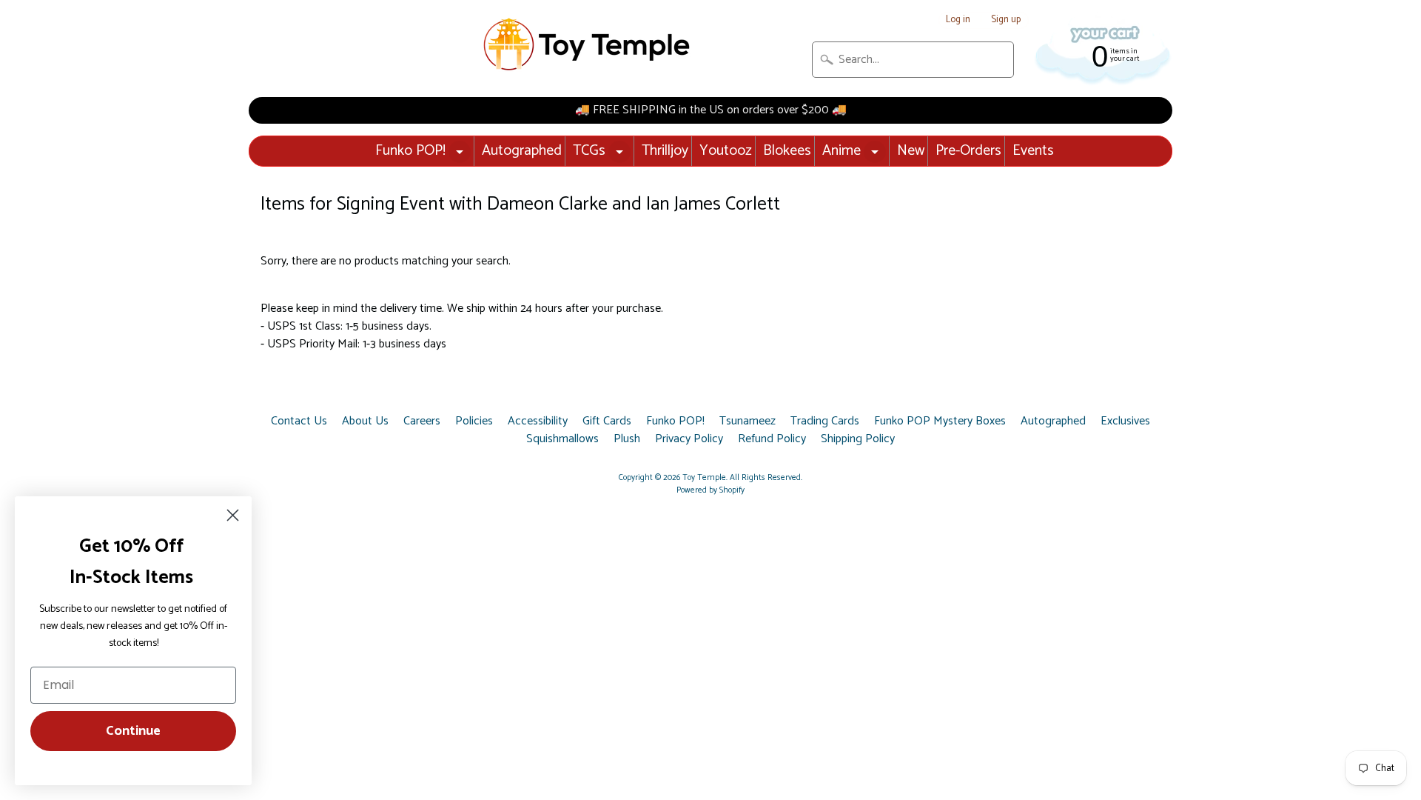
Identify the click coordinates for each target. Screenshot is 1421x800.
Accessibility (538, 421)
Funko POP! (410, 151)
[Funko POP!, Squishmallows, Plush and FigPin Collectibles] (588, 45)
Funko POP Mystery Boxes (940, 421)
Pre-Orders (968, 151)
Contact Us (299, 421)
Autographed (522, 151)
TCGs (589, 151)
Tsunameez (747, 421)
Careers (421, 421)
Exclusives (1125, 421)
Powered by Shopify (710, 490)
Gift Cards (606, 421)
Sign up (1006, 20)
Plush (627, 439)
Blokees (787, 151)
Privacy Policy (689, 439)
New (910, 151)
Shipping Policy (858, 439)
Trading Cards (824, 421)
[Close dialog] (233, 515)
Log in (958, 20)
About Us (365, 421)
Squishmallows (562, 439)
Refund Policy (772, 439)
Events (1033, 151)
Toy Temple (704, 477)
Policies (474, 421)
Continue (133, 731)
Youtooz (725, 151)
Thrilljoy (665, 151)
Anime (841, 151)
